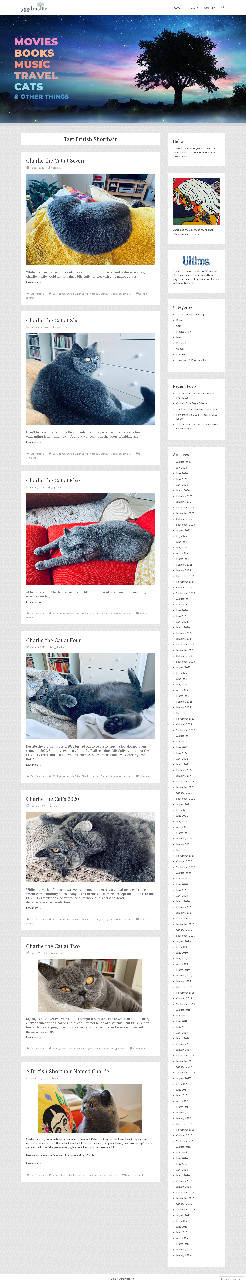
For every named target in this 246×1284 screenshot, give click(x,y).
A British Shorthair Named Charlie (67, 1071)
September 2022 (185, 730)
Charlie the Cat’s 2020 (52, 798)
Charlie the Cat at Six (51, 320)
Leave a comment (134, 1174)
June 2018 (182, 1021)
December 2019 (185, 918)
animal (62, 293)
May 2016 (181, 1163)
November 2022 (185, 718)
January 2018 (183, 1049)
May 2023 (181, 684)
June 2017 (182, 1089)
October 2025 (184, 519)
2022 (55, 613)
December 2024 (185, 576)
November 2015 (185, 1198)
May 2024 (181, 616)
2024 (55, 293)
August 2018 (183, 1009)
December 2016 (185, 1124)
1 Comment (145, 776)
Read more (34, 282)
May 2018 (181, 1027)
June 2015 (182, 1226)
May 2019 (181, 958)
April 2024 (182, 621)
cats (97, 293)
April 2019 (182, 964)
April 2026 (182, 484)
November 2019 (185, 924)
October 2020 (184, 861)
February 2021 (184, 838)
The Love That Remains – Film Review (198, 409)
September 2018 (185, 1004)
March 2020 (183, 901)
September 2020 (185, 867)
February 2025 (184, 564)
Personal (40, 293)
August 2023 (183, 667)
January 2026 (183, 501)
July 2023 (181, 673)
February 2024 (184, 633)
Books (179, 320)
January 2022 (183, 775)
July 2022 (181, 741)
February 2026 (184, 496)
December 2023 (185, 644)
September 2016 (185, 1141)
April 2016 (182, 1169)
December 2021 (185, 781)
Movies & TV (183, 331)
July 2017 (181, 1084)
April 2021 (182, 827)
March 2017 (183, 1106)
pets (129, 293)
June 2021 (182, 815)
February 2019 (184, 975)
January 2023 (183, 707)
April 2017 (182, 1101)
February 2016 (184, 1181)
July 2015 (181, 1221)
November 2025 (185, 513)
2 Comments (139, 1048)
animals (70, 293)
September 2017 (185, 1072)
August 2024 (183, 598)
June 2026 (182, 473)
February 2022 (184, 770)
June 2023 (182, 678)
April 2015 (182, 1238)
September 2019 (185, 935)
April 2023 (182, 690)
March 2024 (183, 627)
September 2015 (185, 1209)
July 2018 (181, 1015)
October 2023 (184, 656)
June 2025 (182, 541)
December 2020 (185, 850)
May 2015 (181, 1232)
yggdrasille (57, 167)
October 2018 (184, 998)
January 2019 (183, 981)
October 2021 (184, 793)
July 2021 (181, 810)
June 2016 (182, 1158)
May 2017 (181, 1095)
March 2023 (183, 695)
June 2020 (182, 884)
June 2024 (182, 610)
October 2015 (184, 1203)
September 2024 (185, 593)
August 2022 (183, 735)
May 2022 (181, 753)
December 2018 (185, 987)
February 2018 (184, 1044)
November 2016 (185, 1129)
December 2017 (185, 1055)
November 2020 (185, 855)
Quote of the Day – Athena (191, 403)
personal (117, 293)
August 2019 (183, 941)
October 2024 (184, 587)
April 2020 (182, 895)
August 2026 (183, 461)
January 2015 (183, 1255)
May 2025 (181, 547)
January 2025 (183, 570)
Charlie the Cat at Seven (55, 160)
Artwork (193, 7)
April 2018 (182, 1032)
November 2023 (185, 650)
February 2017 (184, 1112)
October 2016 (184, 1135)
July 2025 (181, 536)
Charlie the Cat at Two (53, 946)
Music (179, 337)
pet (124, 293)
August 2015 (183, 1215)
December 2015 (185, 1192)
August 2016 (183, 1146)
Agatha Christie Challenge (190, 314)
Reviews (180, 354)
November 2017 (185, 1061)
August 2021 (183, 804)
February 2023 (184, 701)
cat (93, 293)
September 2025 (185, 524)
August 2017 (183, 1078)
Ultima (208, 7)
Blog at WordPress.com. (123, 1278)
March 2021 (183, 832)
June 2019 (182, 952)
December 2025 (185, 507)
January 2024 (183, 638)
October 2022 (184, 724)
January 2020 (183, 912)
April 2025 (182, 553)
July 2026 (181, 467)
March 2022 (183, 764)
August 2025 (183, 530)
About (178, 7)
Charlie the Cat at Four (53, 640)
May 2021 (181, 821)
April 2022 (182, 758)
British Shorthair (83, 293)
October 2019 (184, 929)
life (110, 293)
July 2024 (181, 604)
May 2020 (181, 890)
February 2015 (184, 1249)
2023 (55, 453)
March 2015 (183, 1243)
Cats (32, 293)
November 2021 (185, 787)
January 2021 (183, 844)
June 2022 (182, 747)
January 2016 (183, 1186)
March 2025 (183, 559)
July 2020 (181, 878)
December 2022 (185, 713)
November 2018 (185, 992)
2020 (55, 919)
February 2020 (184, 907)
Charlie (103, 293)
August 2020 (183, 872)
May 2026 (181, 479)
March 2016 (183, 1175)
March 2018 (183, 1038)
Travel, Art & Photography (191, 360)
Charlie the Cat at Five (53, 480)
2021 (55, 776)
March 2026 (183, 490)
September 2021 (185, 798)
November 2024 (185, 581)
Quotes (180, 348)
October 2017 (184, 1066)
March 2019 (183, 969)
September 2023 (185, 661)
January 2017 (183, 1118)
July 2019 (181, 947)
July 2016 (181, 1152)
